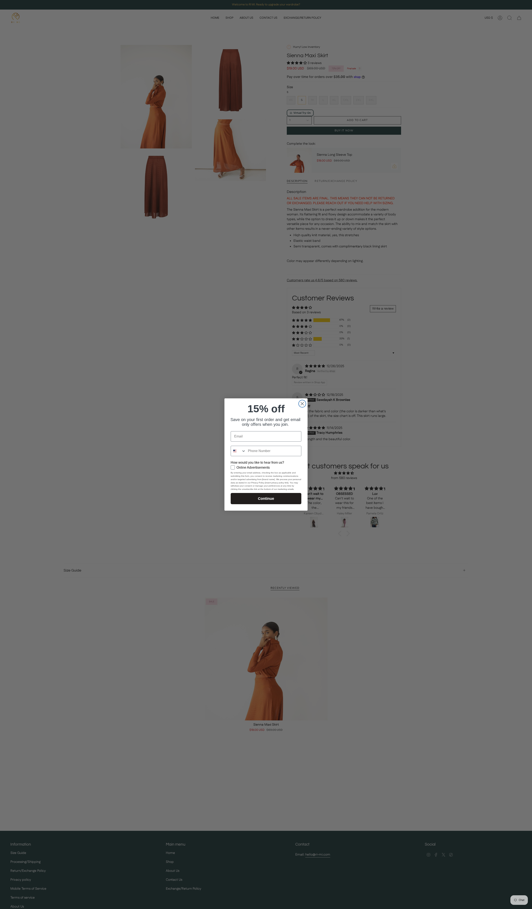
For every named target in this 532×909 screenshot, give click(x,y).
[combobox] (238, 451)
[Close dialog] (302, 403)
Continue (266, 498)
